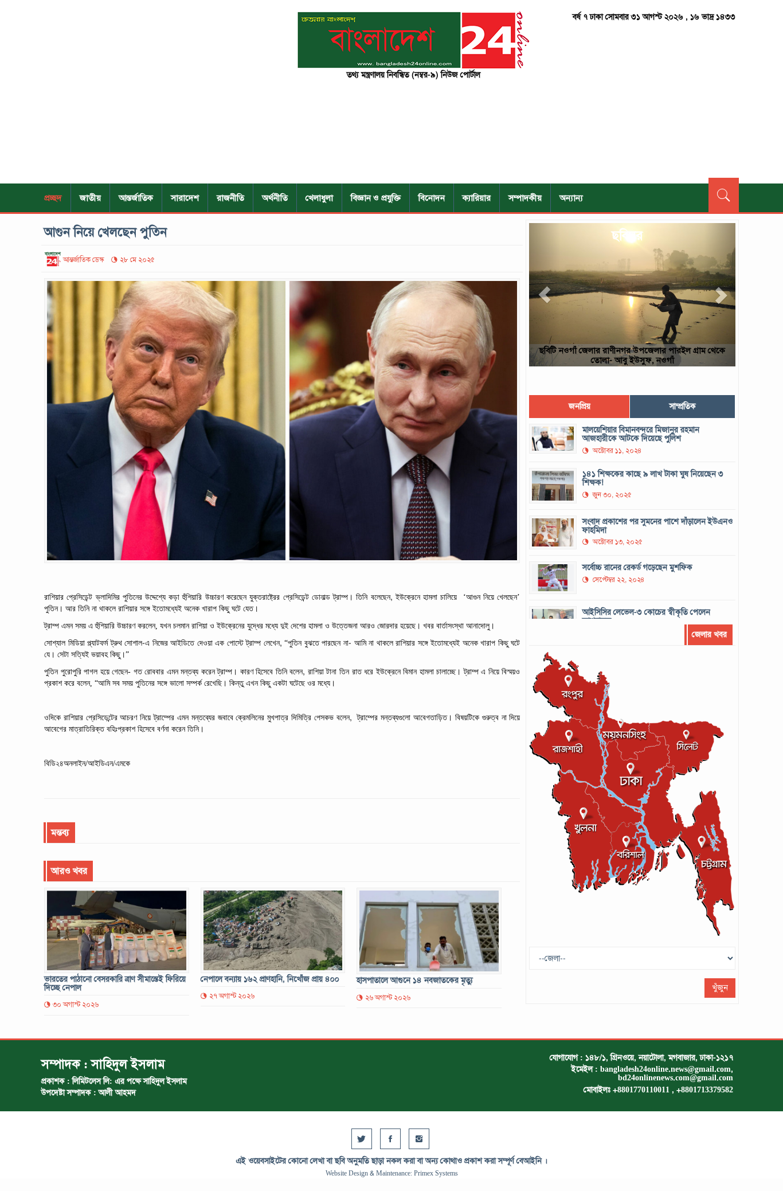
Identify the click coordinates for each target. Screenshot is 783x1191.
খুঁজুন (720, 988)
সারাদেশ (185, 198)
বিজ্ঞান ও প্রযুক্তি (376, 198)
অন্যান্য (571, 198)
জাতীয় (90, 198)
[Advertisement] (150, 91)
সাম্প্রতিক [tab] (683, 406)
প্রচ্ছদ (53, 198)
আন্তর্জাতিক (136, 198)
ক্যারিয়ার (477, 198)
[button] (544, 294)
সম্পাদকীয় (525, 198)
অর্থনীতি (275, 198)
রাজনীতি (230, 198)
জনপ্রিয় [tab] (579, 406)
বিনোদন (431, 198)
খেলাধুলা (319, 198)
